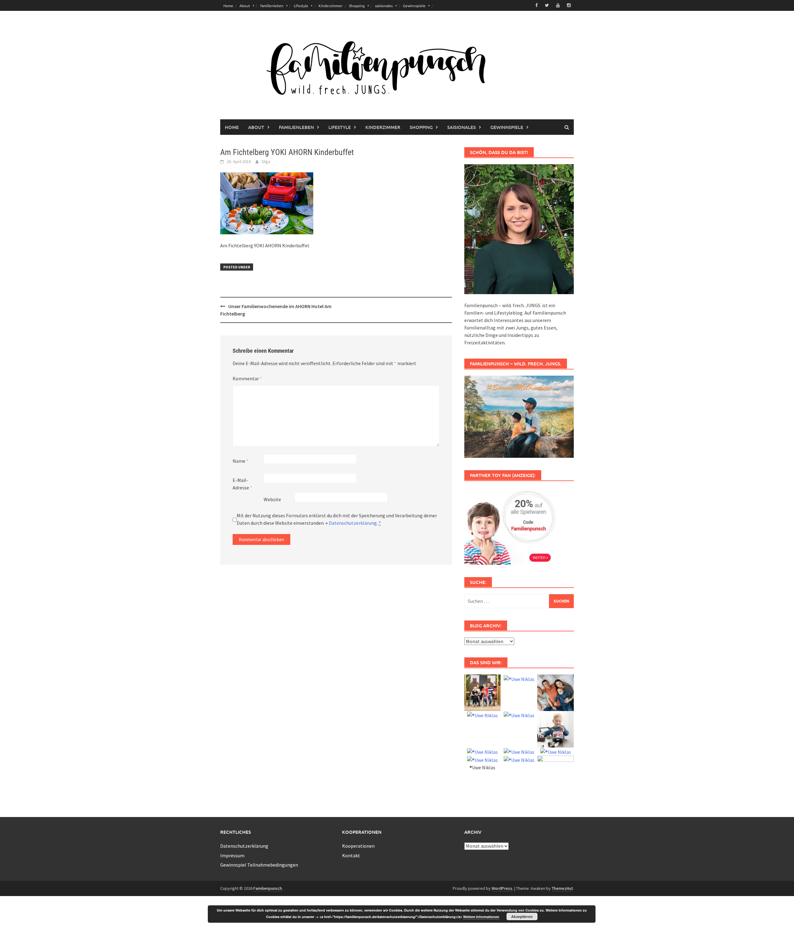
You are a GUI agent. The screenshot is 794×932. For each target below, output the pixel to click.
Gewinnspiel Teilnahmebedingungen (259, 865)
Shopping (357, 5)
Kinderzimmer (331, 5)
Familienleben (271, 5)
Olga (265, 161)
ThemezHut (562, 888)
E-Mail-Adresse (242, 484)
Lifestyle (301, 5)
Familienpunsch (267, 888)
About (244, 5)
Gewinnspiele (414, 5)
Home (228, 5)
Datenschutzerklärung (353, 523)
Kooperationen (358, 846)
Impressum (232, 855)
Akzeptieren (522, 916)
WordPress (502, 888)
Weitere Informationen (481, 916)
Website (272, 499)
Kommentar (247, 378)
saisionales (384, 5)
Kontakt (351, 855)
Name (240, 461)
